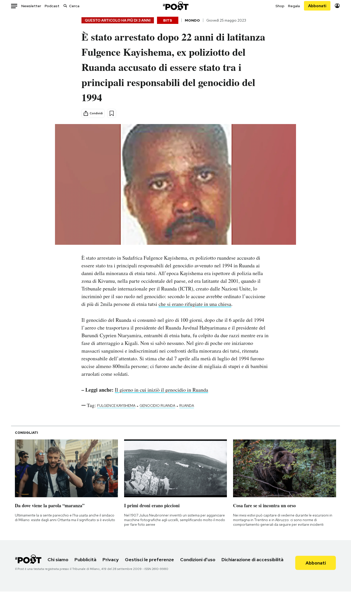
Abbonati (317, 5)
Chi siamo (58, 559)
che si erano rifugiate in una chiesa (195, 303)
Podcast (52, 6)
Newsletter (31, 6)
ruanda (186, 405)
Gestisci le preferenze (149, 559)
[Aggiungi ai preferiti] (111, 113)
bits (167, 20)
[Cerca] (65, 5)
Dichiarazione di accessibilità (252, 559)
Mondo (192, 20)
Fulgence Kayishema (116, 405)
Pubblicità (85, 559)
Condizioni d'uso (197, 559)
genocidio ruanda (157, 405)
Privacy (111, 559)
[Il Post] (175, 5)
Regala (294, 6)
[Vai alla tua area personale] (337, 5)
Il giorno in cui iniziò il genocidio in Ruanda (161, 389)
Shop (279, 6)
